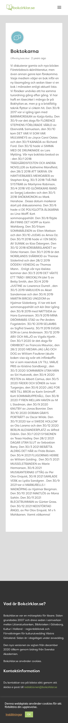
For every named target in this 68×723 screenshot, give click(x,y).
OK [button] (29, 714)
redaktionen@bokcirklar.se (40, 687)
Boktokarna (24, 51)
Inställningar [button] (14, 714)
